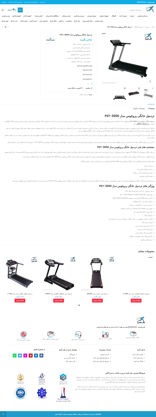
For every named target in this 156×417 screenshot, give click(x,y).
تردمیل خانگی (138, 27)
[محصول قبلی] (8, 27)
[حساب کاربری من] (3, 10)
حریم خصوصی (104, 354)
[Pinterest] (31, 355)
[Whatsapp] (15, 355)
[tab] (151, 107)
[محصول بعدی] (3, 27)
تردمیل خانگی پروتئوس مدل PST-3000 (142, 121)
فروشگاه (72, 354)
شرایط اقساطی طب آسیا (101, 358)
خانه (153, 27)
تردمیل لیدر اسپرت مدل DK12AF (97, 294)
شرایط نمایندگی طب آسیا (101, 361)
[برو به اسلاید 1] (79, 305)
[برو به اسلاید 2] (77, 305)
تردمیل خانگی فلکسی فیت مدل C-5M (20, 294)
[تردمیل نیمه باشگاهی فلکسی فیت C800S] (58, 273)
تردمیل (147, 27)
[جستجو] (20, 10)
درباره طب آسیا (138, 358)
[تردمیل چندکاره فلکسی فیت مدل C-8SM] (136, 273)
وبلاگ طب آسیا (138, 361)
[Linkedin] (36, 355)
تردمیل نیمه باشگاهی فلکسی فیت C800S (58, 294)
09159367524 (141, 2)
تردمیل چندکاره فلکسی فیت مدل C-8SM (136, 294)
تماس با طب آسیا (138, 354)
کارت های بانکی (70, 361)
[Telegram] (20, 355)
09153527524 (87, 70)
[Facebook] (41, 355)
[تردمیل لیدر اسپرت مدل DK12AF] (97, 273)
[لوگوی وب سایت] (149, 10)
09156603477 (87, 79)
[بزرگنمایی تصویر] (150, 81)
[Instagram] (25, 355)
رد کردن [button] (3, 414)
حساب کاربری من (69, 358)
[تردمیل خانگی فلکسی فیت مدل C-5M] (20, 273)
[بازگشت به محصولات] (5, 27)
